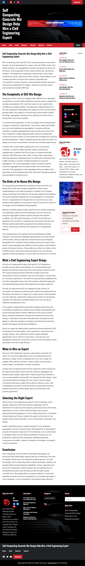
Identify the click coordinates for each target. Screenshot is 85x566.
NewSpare (52, 563)
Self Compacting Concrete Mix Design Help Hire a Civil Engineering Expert (12, 23)
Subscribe (18, 557)
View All (80, 53)
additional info (51, 278)
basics (49, 65)
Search (75, 229)
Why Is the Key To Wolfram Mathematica (67, 79)
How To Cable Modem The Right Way (66, 70)
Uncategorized (63, 57)
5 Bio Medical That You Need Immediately (66, 88)
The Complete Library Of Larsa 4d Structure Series (66, 61)
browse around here (18, 476)
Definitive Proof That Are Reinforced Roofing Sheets (67, 97)
